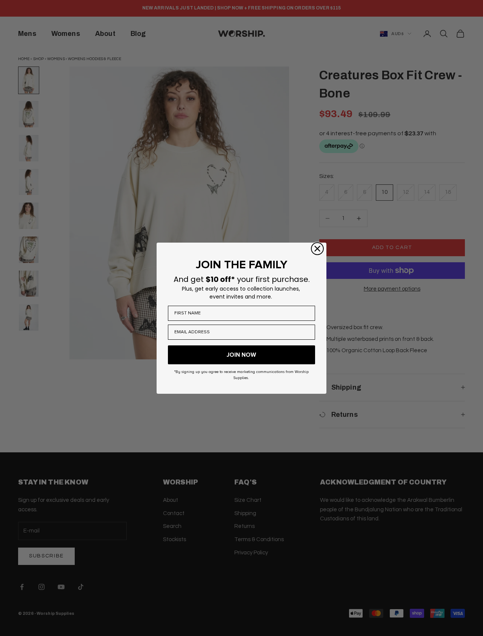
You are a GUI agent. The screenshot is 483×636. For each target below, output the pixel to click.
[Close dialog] (317, 249)
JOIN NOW (241, 355)
